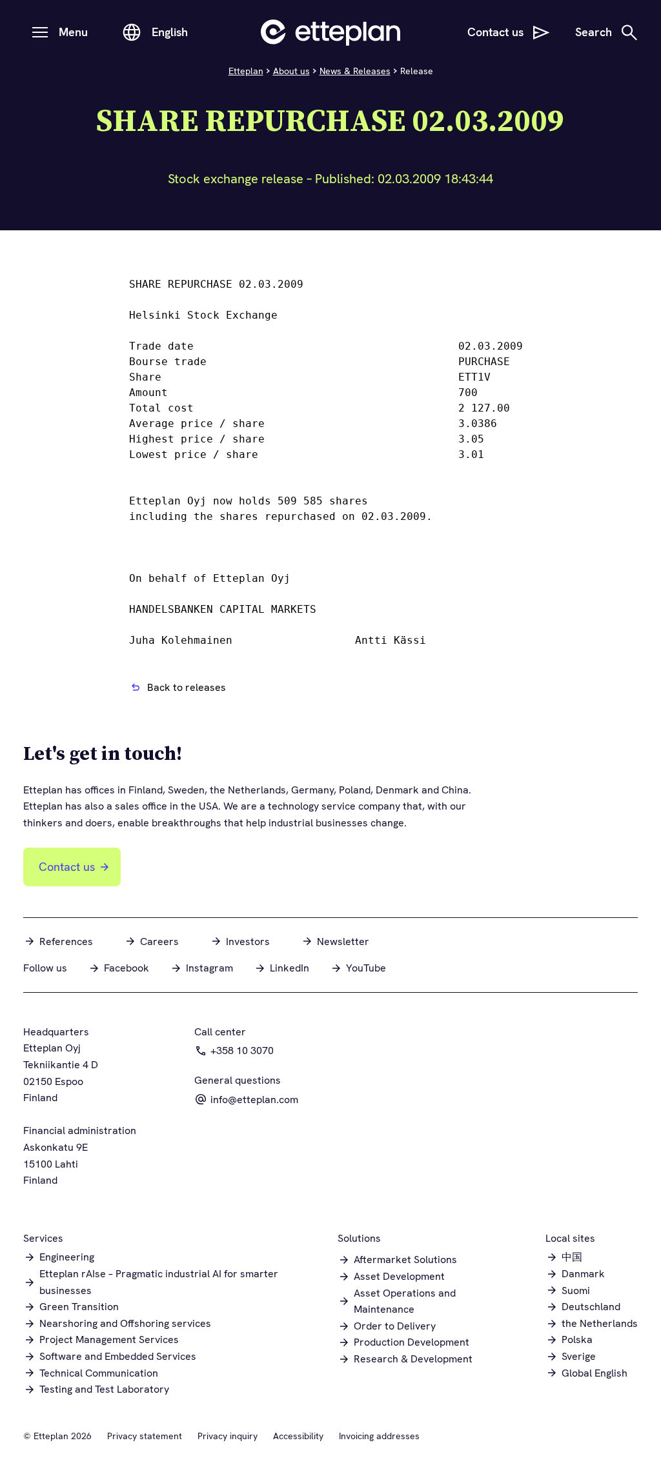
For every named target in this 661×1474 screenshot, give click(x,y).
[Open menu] (40, 32)
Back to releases (186, 687)
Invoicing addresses (379, 1436)
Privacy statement (144, 1436)
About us (291, 71)
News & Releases (355, 71)
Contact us (67, 866)
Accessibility (298, 1436)
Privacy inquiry (228, 1436)
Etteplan (246, 71)
